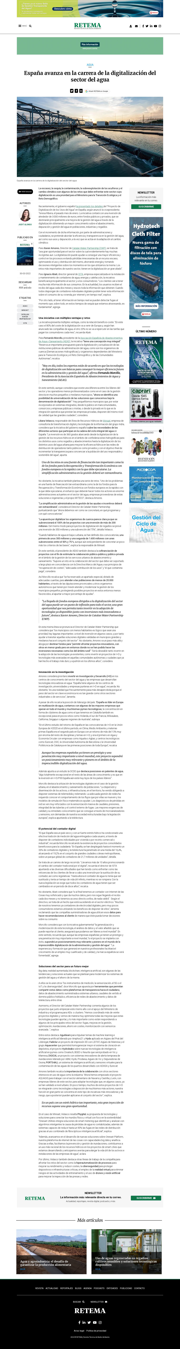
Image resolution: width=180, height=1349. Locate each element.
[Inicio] (88, 26)
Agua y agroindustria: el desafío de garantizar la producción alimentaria (45, 1263)
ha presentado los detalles (89, 206)
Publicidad (126, 1288)
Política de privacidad (96, 1331)
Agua (90, 64)
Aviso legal (79, 1331)
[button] (71, 91)
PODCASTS (99, 1288)
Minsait (25, 310)
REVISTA (39, 1288)
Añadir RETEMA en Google (98, 91)
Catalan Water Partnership (25, 316)
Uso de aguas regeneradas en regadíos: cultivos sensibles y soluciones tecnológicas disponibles (126, 1261)
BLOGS (78, 1288)
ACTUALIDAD (52, 1288)
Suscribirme (146, 206)
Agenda (88, 1288)
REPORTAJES (66, 1288)
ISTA (25, 323)
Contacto (139, 1288)
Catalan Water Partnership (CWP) (89, 248)
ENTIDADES (112, 1288)
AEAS (25, 306)
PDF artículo (25, 287)
